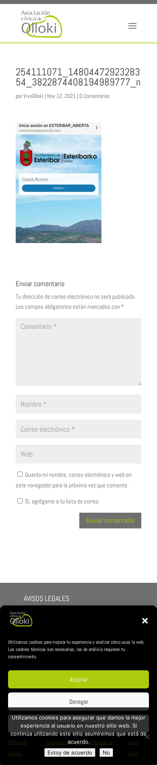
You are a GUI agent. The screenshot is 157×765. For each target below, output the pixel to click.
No (106, 752)
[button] (145, 621)
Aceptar (78, 679)
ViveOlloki (33, 96)
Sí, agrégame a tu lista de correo (61, 501)
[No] (147, 736)
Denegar (78, 701)
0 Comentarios (94, 96)
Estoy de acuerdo (70, 752)
